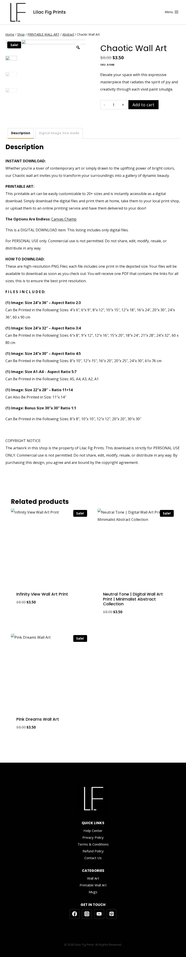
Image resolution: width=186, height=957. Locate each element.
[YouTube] (99, 914)
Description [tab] (20, 133)
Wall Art (93, 878)
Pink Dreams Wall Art (37, 719)
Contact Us (93, 858)
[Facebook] (75, 914)
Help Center (93, 830)
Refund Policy (93, 851)
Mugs (93, 892)
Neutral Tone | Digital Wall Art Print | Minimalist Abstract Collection (133, 599)
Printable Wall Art (93, 885)
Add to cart (143, 104)
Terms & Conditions (93, 844)
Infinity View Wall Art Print (42, 594)
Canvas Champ (63, 219)
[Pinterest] (112, 914)
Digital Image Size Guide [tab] (59, 133)
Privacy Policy (93, 837)
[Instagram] (87, 914)
